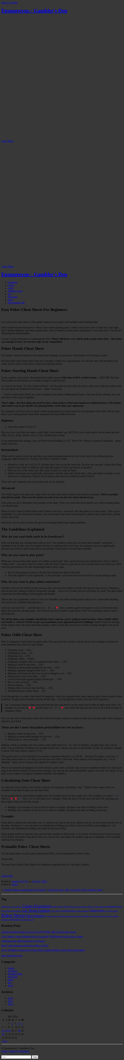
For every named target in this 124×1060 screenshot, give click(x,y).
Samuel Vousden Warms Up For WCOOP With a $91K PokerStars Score (38, 932)
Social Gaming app (27, 920)
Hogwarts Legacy (114, 906)
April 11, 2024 (39, 881)
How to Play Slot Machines (11, 911)
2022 (10, 1004)
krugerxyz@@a (20, 881)
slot (9, 294)
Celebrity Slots (57, 907)
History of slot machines (97, 907)
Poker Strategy (35, 916)
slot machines (103, 916)
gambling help (15, 291)
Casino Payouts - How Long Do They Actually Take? (75, 889)
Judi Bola (12, 296)
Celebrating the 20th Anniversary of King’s (23, 941)
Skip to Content (9, 2)
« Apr (4, 1041)
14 (6, 1030)
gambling (12, 282)
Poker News (12, 915)
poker (11, 288)
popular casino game (53, 916)
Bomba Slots (6, 907)
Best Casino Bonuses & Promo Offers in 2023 (24, 945)
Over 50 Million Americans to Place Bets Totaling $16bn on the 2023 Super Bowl (43, 950)
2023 (10, 1001)
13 (3, 1030)
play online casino (111, 911)
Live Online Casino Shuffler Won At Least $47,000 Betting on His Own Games (42, 936)
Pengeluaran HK (16, 302)
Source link (7, 876)
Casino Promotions (36, 906)
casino (11, 285)
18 (19, 1030)
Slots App (14, 919)
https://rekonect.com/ (11, 955)
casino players (16, 907)
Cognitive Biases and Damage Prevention (24, 889)
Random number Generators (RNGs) (75, 916)
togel (10, 299)
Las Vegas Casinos (36, 910)
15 (9, 1030)
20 (3, 1034)
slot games (94, 916)
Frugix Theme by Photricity (15, 1051)
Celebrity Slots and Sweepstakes (75, 907)
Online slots (96, 910)
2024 (10, 998)
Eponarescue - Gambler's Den (34, 10)
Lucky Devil (55, 911)
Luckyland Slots (68, 910)
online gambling (82, 911)
